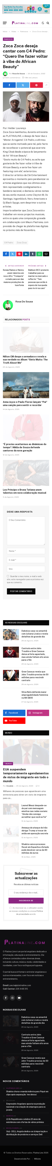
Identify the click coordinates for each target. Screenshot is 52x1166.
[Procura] (47, 23)
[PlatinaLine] (25, 23)
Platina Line (38, 1153)
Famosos (8, 39)
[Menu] (5, 23)
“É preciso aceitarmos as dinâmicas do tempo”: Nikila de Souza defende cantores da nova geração (24, 447)
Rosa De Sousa (18, 74)
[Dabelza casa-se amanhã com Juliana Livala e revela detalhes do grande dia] (11, 634)
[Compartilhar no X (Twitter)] (22, 85)
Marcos (9, 1116)
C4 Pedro (8, 243)
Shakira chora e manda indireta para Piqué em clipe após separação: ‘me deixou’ (27, 1093)
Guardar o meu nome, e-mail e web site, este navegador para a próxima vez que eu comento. (25, 579)
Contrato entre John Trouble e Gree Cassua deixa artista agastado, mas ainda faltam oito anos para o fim (35, 654)
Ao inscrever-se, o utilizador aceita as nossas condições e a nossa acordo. (26, 911)
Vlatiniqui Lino (12, 1088)
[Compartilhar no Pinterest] (36, 85)
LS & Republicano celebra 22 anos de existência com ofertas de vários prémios (25, 1120)
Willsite (37, 1159)
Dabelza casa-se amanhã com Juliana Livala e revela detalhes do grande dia (35, 634)
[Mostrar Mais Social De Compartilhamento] (46, 85)
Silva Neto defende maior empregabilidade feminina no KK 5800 (35, 695)
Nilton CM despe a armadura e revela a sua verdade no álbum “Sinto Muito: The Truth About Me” (25, 359)
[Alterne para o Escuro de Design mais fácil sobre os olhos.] (43, 23)
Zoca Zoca (22, 243)
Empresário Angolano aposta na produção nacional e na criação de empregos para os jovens (25, 1107)
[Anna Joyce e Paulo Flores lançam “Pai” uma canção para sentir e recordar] (26, 385)
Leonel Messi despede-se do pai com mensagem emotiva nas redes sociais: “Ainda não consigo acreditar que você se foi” (35, 811)
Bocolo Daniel (12, 1128)
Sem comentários (12, 78)
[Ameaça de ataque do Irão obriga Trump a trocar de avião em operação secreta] (11, 831)
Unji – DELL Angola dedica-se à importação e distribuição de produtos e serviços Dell (27, 1133)
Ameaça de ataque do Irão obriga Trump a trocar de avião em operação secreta (35, 831)
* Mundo (8, 764)
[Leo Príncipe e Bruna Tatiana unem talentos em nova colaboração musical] (26, 473)
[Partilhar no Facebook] (9, 85)
